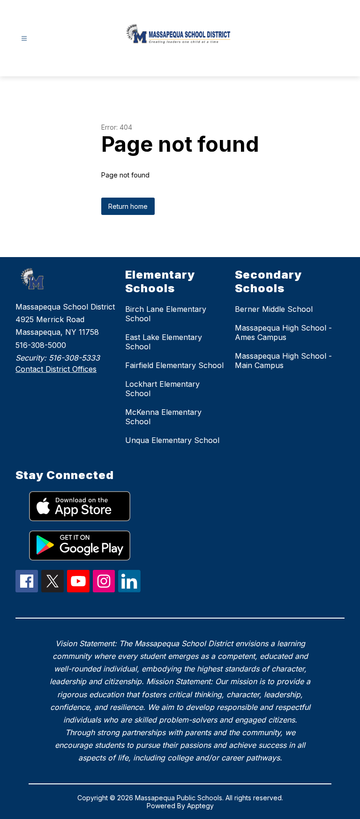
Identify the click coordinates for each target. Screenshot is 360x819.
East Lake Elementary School (163, 341)
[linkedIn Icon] (129, 589)
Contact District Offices (56, 369)
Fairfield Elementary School (174, 365)
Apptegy (200, 806)
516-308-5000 (40, 345)
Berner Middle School (274, 309)
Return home (128, 206)
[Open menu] (24, 38)
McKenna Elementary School (163, 416)
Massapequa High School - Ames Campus (283, 332)
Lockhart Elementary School (162, 388)
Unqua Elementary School (172, 440)
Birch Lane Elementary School (165, 313)
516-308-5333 (74, 357)
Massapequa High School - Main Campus (283, 360)
